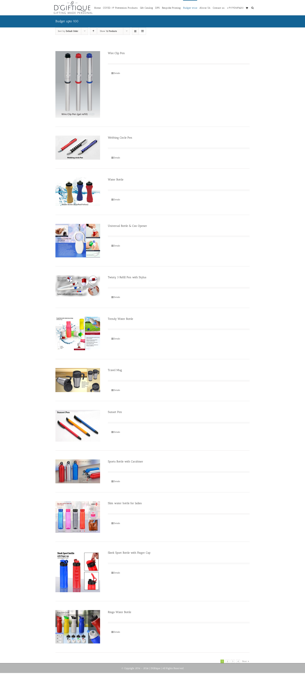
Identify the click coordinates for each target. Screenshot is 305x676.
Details (117, 73)
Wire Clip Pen (116, 53)
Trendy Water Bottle (120, 318)
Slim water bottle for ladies (125, 503)
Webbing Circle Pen (120, 137)
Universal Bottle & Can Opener (127, 226)
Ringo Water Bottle (119, 612)
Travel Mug (115, 370)
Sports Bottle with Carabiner (125, 461)
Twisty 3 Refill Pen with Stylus (127, 277)
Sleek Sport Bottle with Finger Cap (129, 552)
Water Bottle (115, 179)
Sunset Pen (115, 412)
